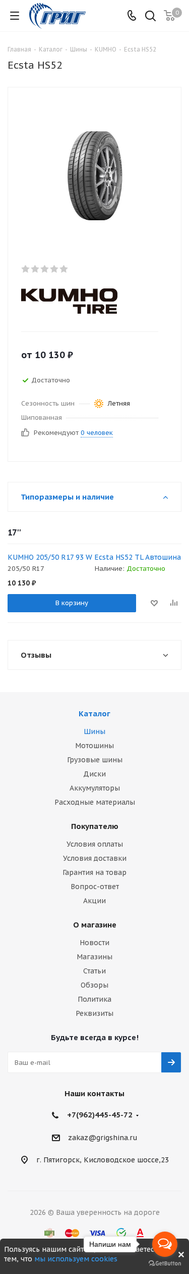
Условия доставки (95, 858)
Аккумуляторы (95, 788)
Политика (94, 999)
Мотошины (94, 745)
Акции (94, 900)
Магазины (94, 956)
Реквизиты (94, 1013)
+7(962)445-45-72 (100, 1114)
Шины (94, 731)
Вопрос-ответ (95, 886)
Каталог (94, 713)
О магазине (94, 924)
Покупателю (94, 826)
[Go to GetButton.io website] (165, 1263)
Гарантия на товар (94, 872)
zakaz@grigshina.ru (103, 1137)
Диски (94, 773)
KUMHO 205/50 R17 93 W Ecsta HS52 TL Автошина (94, 557)
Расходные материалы (94, 802)
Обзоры (94, 985)
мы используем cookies (75, 1258)
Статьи (94, 970)
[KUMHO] (86, 301)
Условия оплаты (95, 844)
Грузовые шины (94, 759)
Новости (94, 942)
